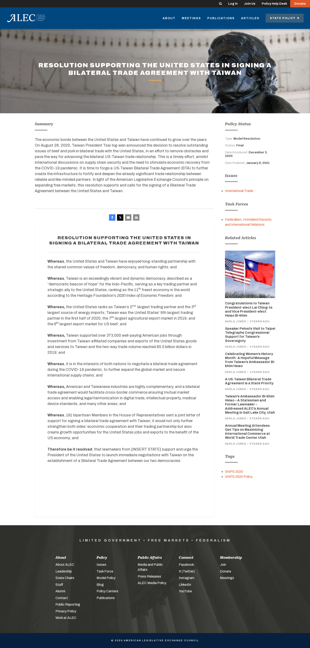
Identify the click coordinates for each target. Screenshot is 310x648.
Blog (100, 584)
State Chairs (64, 578)
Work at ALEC (65, 618)
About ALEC (64, 564)
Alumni (60, 591)
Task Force (105, 571)
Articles (250, 18)
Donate (300, 3)
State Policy (283, 18)
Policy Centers (107, 591)
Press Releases (149, 576)
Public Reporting (67, 604)
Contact (61, 598)
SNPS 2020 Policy (239, 476)
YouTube (185, 591)
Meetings (191, 18)
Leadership (63, 571)
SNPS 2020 (234, 471)
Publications (221, 18)
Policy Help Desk (274, 3)
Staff (59, 584)
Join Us (249, 3)
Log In (233, 3)
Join (223, 564)
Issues (101, 564)
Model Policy (106, 578)
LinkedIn (185, 584)
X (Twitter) (187, 571)
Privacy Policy (65, 611)
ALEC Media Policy (152, 583)
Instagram (186, 578)
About (169, 18)
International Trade (239, 191)
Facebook (186, 564)
